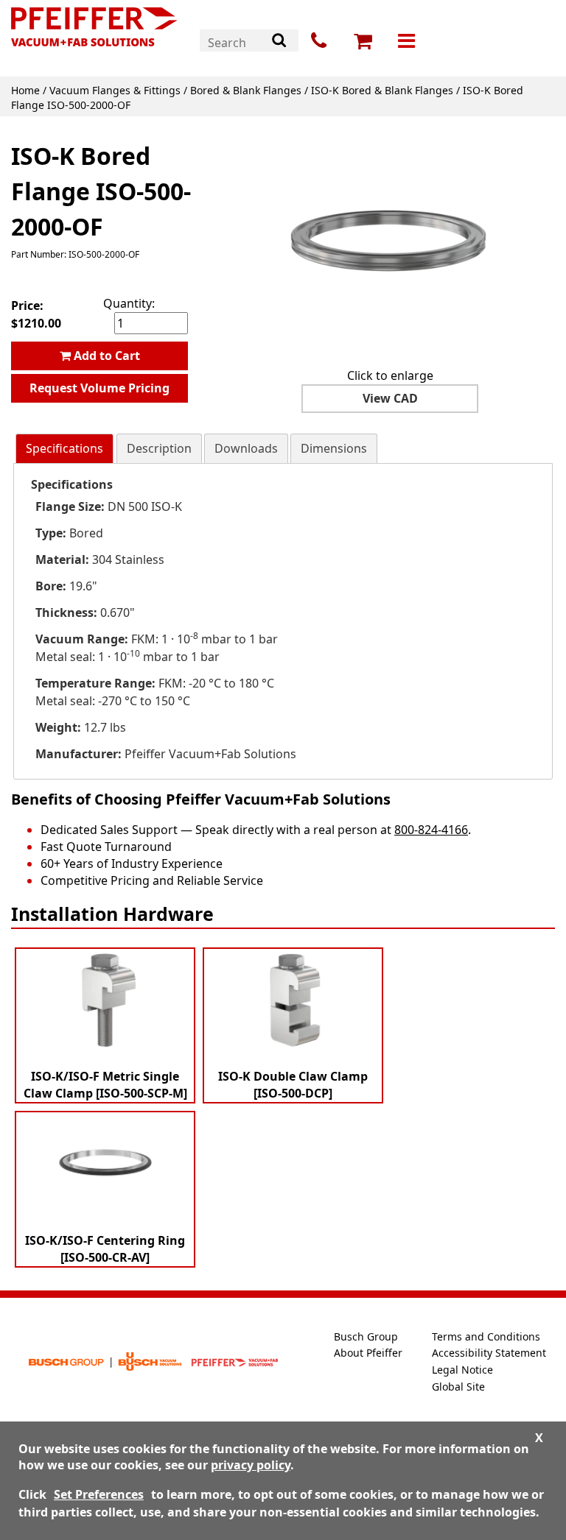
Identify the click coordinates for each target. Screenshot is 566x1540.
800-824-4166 (431, 830)
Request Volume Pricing (99, 388)
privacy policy (250, 1465)
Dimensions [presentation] (334, 448)
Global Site (458, 1387)
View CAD (390, 398)
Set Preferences (99, 1494)
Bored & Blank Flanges (245, 90)
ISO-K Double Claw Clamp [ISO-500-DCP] (293, 1084)
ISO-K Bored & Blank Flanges (382, 90)
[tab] (64, 449)
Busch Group (366, 1336)
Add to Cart (105, 355)
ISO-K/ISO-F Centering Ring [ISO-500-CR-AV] (105, 1248)
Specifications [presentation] (64, 448)
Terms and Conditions (486, 1336)
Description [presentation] (159, 448)
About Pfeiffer (368, 1353)
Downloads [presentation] (246, 448)
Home (25, 90)
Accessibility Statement (489, 1353)
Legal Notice (462, 1370)
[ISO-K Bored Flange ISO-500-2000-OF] (389, 245)
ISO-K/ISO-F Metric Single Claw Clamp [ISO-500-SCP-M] (105, 1084)
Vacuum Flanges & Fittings (115, 90)
